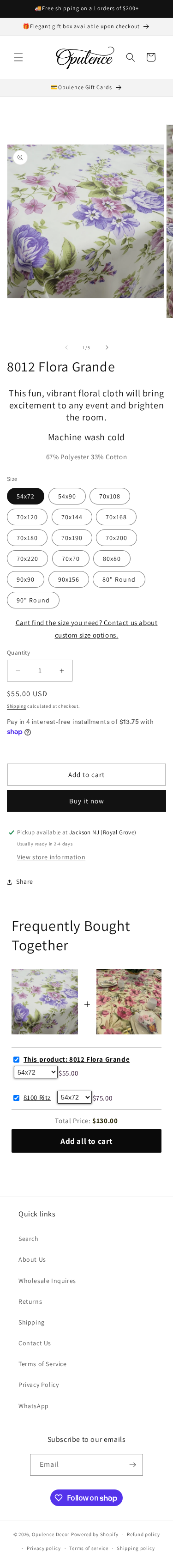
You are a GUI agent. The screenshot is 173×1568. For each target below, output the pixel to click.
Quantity (18, 652)
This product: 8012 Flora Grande (77, 1059)
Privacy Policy (38, 1384)
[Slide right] (107, 347)
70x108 (109, 496)
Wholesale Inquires (47, 1280)
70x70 (71, 558)
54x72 (26, 496)
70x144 (72, 517)
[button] (18, 57)
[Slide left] (66, 347)
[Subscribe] (132, 1465)
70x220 (27, 558)
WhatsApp (33, 1406)
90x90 (26, 579)
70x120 (27, 517)
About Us (32, 1259)
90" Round (33, 600)
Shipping (16, 706)
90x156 (68, 579)
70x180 (27, 538)
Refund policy (143, 1534)
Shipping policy (136, 1548)
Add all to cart (86, 1141)
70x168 (116, 517)
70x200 (116, 538)
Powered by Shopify (95, 1534)
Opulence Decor (51, 1534)
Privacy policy (44, 1548)
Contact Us (34, 1343)
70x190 (72, 538)
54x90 (67, 496)
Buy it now (86, 800)
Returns (30, 1301)
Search (28, 1238)
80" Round (119, 579)
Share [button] (24, 881)
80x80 (112, 558)
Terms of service (88, 1548)
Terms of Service (42, 1364)
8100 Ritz (37, 1098)
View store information (51, 857)
